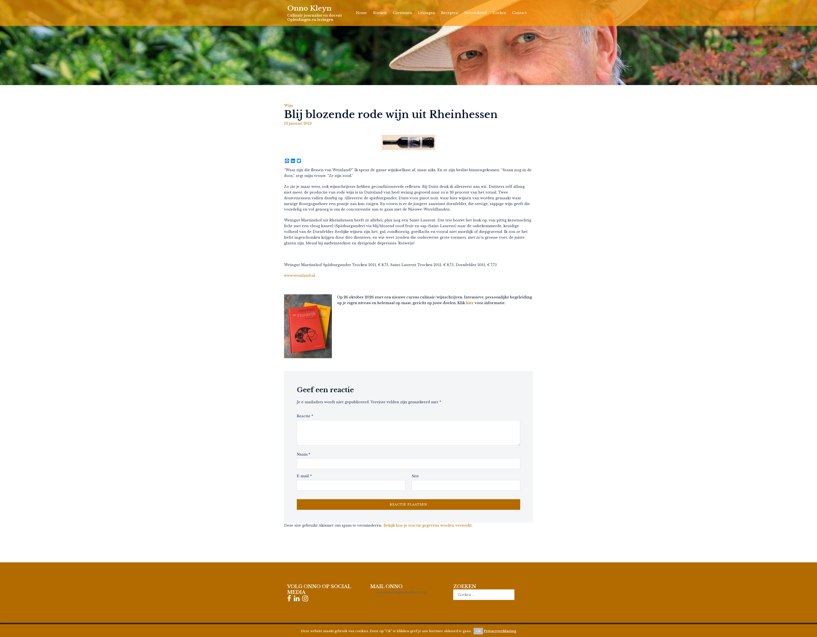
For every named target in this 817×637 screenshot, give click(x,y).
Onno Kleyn (309, 8)
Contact (519, 13)
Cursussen (402, 13)
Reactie (305, 416)
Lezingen (426, 13)
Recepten (449, 13)
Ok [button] (478, 631)
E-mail (304, 476)
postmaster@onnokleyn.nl (401, 592)
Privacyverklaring (500, 631)
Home (361, 13)
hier (470, 303)
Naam (303, 454)
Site (415, 476)
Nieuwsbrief (475, 13)
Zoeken (499, 13)
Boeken (380, 13)
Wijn (288, 105)
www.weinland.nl (299, 275)
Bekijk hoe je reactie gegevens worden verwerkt (427, 525)
